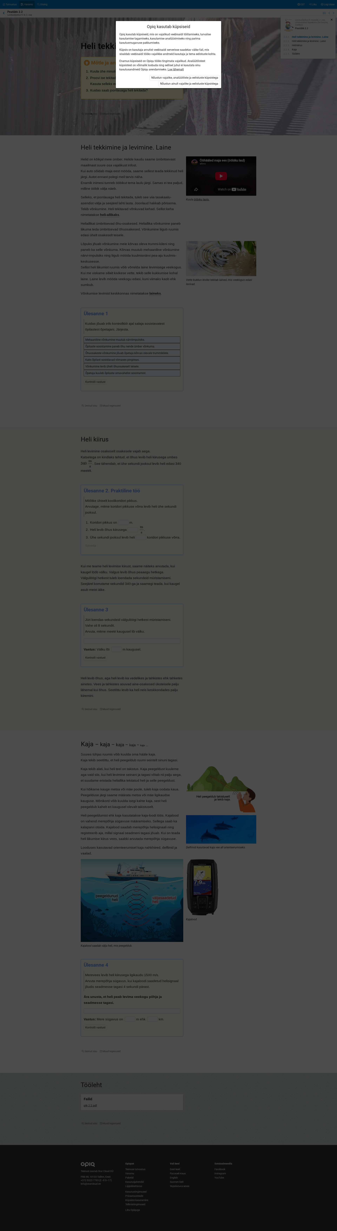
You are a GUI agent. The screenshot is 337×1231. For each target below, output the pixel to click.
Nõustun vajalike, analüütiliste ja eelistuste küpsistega (184, 77)
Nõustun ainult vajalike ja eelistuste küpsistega (189, 83)
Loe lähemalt (176, 69)
